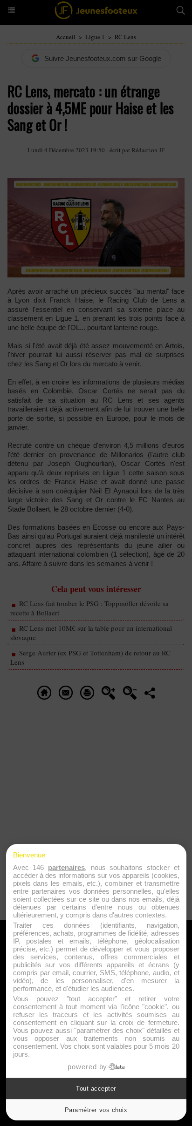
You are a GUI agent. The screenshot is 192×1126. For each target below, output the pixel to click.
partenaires (66, 867)
